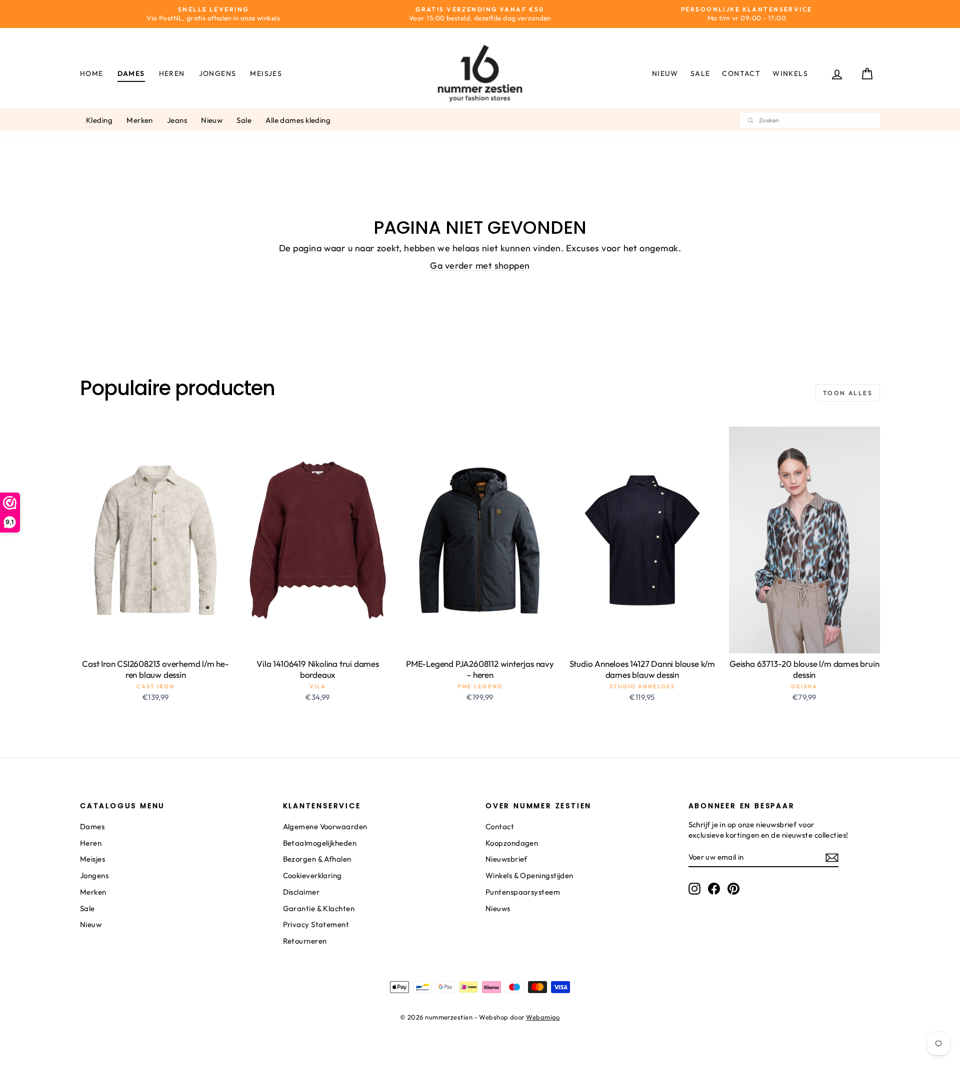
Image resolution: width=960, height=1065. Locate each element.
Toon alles (847, 393)
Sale (700, 73)
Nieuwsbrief (507, 859)
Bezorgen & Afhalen (317, 859)
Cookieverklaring (312, 875)
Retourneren (305, 941)
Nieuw (665, 73)
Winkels (790, 73)
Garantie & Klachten (319, 908)
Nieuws (498, 908)
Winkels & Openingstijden (530, 875)
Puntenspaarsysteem (523, 892)
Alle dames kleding (298, 120)
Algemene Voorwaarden (325, 826)
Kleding (99, 120)
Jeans (177, 120)
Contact (741, 73)
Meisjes (266, 73)
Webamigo (543, 1017)
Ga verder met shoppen (480, 265)
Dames (131, 73)
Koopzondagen (512, 843)
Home (92, 73)
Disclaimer (301, 892)
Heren (172, 73)
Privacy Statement (316, 924)
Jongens (217, 73)
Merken (139, 120)
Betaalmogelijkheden (320, 843)
